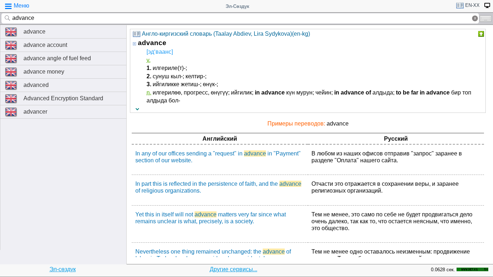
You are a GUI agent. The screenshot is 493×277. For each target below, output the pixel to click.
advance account (45, 45)
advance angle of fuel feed (57, 58)
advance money (43, 72)
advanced (36, 85)
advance (34, 31)
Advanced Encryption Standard (63, 98)
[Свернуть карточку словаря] (480, 34)
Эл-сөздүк (62, 269)
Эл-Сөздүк (237, 6)
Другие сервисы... (233, 269)
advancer (35, 112)
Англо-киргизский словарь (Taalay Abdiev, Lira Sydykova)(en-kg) (226, 34)
